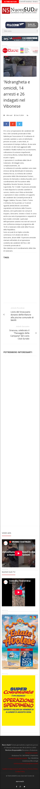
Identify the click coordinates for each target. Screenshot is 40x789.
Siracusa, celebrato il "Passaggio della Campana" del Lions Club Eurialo (19, 334)
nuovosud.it (20, 781)
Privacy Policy (33, 769)
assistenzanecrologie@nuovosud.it (26, 763)
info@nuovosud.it (31, 753)
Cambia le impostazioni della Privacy (15, 769)
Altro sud (9, 115)
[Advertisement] (20, 281)
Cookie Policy (20, 771)
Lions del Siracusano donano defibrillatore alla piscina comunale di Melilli (22, 315)
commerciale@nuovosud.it (17, 758)
